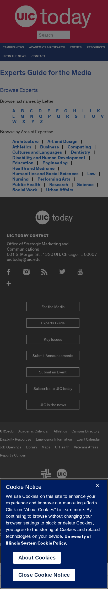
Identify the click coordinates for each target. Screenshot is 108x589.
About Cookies (37, 558)
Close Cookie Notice (44, 575)
